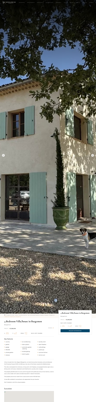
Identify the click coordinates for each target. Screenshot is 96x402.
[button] (75, 330)
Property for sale (10, 315)
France (16, 315)
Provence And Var (23, 315)
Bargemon (51, 315)
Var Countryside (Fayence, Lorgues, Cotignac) (38, 315)
